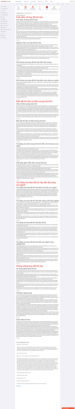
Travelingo (4, 31)
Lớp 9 (53, 3)
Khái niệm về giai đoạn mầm (23, 380)
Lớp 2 (21, 3)
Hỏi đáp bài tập (4, 8)
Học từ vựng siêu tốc (5, 25)
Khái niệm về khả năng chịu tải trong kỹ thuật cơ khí (28, 356)
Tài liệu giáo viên (4, 12)
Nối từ (3, 33)
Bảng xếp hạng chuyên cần (6, 29)
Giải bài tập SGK (18, 1)
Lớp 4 (30, 3)
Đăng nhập (72, 1)
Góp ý (46, 1)
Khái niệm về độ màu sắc (22, 375)
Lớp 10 (58, 3)
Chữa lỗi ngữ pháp (5, 14)
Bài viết (3, 16)
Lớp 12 (67, 3)
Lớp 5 (35, 3)
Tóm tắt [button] (18, 40)
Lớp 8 (49, 3)
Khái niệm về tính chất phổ (22, 344)
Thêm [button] (51, 1)
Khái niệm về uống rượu (22, 353)
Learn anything (19, 13)
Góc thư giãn (33, 1)
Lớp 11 (63, 3)
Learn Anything (4, 23)
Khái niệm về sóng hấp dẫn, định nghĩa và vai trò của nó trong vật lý (31, 383)
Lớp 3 (26, 3)
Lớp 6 (40, 3)
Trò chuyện (26, 1)
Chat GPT (3, 10)
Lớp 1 (17, 3)
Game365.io (40, 1)
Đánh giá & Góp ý (5, 21)
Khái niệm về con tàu (21, 378)
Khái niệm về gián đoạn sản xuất (24, 372)
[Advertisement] (67, 21)
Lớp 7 (44, 3)
